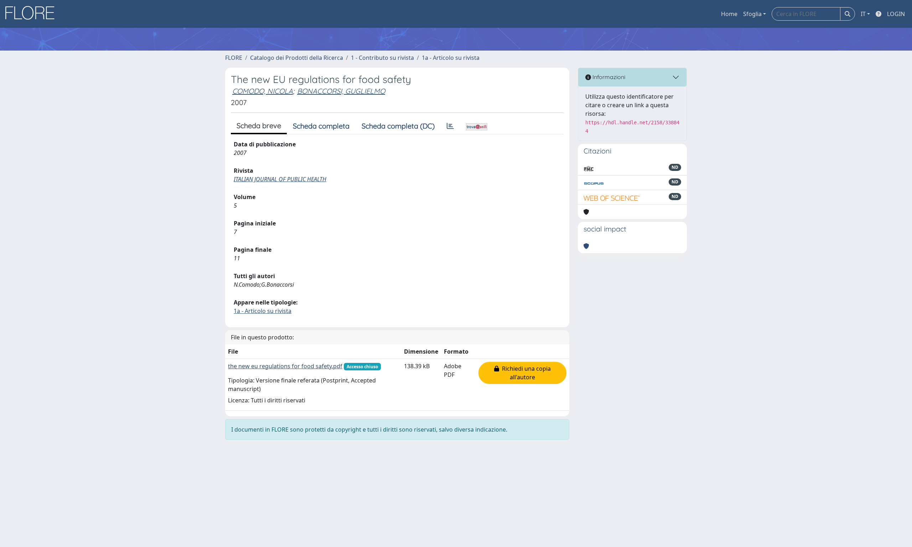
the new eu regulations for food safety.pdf (285, 366)
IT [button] (863, 14)
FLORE (233, 58)
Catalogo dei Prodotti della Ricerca (296, 58)
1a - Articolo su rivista (451, 58)
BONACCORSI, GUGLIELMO (341, 91)
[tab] (450, 126)
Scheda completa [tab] (321, 125)
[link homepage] (32, 14)
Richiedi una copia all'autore (525, 373)
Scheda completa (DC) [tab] (398, 125)
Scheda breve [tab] (259, 125)
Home (729, 14)
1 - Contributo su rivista (382, 58)
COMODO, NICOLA (262, 91)
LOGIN (896, 14)
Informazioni (608, 76)
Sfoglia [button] (752, 14)
